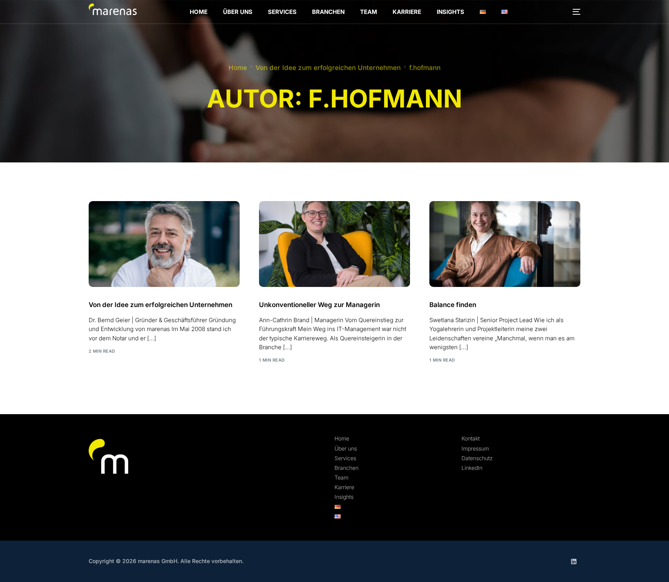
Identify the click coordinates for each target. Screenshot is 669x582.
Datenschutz (477, 458)
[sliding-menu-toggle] (576, 11)
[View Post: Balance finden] (504, 244)
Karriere (344, 487)
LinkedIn (471, 467)
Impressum (475, 448)
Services (345, 458)
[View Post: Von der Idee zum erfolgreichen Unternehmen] (164, 244)
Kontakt (470, 438)
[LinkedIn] (573, 561)
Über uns (345, 448)
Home (341, 438)
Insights (343, 496)
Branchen (346, 467)
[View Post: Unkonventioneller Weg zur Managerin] (334, 244)
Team (341, 477)
